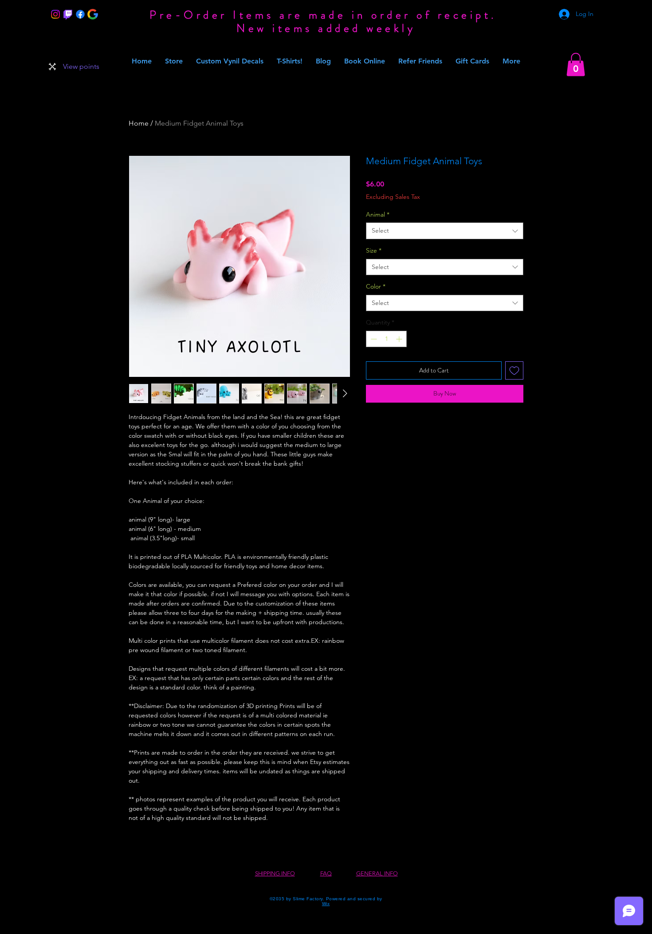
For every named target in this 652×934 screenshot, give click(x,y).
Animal (377, 214)
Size (373, 250)
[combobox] (444, 230)
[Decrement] (372, 339)
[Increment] (399, 339)
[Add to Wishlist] (514, 370)
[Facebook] (80, 14)
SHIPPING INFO (275, 873)
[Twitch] (68, 14)
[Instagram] (55, 14)
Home (139, 123)
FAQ (326, 873)
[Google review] (92, 14)
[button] (575, 64)
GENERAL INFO (377, 873)
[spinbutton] (386, 339)
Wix (326, 903)
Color (375, 286)
